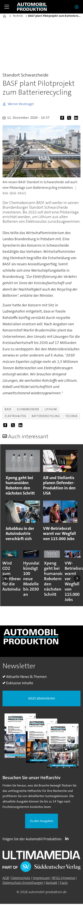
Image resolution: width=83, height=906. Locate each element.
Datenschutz (20, 878)
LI (68, 838)
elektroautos (15, 416)
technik (71, 416)
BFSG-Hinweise (63, 878)
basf (8, 409)
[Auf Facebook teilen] (63, 118)
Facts (64, 882)
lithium (51, 409)
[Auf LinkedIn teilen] (77, 118)
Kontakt (51, 882)
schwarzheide (28, 409)
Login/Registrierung (77, 7)
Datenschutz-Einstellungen (23, 882)
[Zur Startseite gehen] (31, 7)
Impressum (41, 878)
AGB (6, 878)
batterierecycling (46, 416)
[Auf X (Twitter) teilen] (70, 118)
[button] (6, 578)
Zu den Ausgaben (41, 821)
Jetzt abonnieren (41, 698)
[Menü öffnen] (6, 7)
